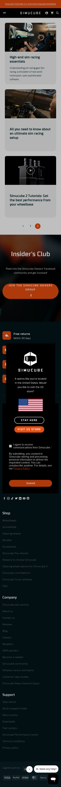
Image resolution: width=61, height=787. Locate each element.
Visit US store (29, 429)
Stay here (29, 420)
